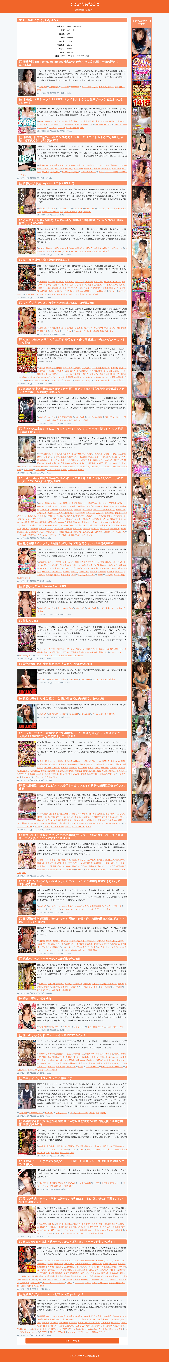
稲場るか (106, 368)
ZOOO (73, 1149)
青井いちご (52, 761)
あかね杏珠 (60, 1316)
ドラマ (111, 417)
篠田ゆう (110, 371)
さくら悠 (82, 565)
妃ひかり (92, 562)
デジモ (95, 87)
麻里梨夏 (78, 124)
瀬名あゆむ (90, 1060)
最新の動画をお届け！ (84, 10)
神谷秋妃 (107, 1319)
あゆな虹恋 (88, 1316)
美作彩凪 (54, 774)
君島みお (108, 562)
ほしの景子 (110, 866)
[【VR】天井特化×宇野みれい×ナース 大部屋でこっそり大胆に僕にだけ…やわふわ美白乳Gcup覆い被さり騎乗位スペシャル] (141, 755)
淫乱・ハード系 (70, 212)
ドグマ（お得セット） (111, 1183)
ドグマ (96, 1183)
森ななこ (108, 466)
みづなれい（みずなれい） (94, 377)
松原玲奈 (31, 774)
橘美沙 (66, 1273)
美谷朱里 (63, 466)
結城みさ (51, 417)
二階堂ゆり (109, 1326)
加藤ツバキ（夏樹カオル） (104, 510)
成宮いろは (98, 944)
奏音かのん (110, 814)
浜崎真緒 (104, 288)
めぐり (79, 466)
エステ (101, 172)
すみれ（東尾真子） (108, 984)
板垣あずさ (59, 121)
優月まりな (109, 532)
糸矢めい (107, 506)
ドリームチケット (88, 172)
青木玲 (48, 941)
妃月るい (25, 529)
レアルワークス (92, 1067)
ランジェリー (70, 655)
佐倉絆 (110, 516)
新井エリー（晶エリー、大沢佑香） (62, 506)
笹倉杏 (94, 1224)
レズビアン (110, 208)
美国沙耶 (120, 866)
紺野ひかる (58, 285)
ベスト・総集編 (72, 128)
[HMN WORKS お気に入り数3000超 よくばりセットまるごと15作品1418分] (141, 94)
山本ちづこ (104, 1279)
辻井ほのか (98, 568)
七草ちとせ (65, 460)
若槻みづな (102, 652)
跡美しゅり (67, 368)
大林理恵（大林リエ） (105, 1260)
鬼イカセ (112, 291)
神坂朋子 (83, 562)
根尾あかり (46, 571)
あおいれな (57, 503)
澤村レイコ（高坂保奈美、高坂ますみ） (87, 460)
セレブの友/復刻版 (94, 417)
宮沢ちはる (61, 291)
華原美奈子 (58, 1264)
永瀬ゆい (82, 820)
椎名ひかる (59, 168)
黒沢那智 (51, 944)
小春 (78, 371)
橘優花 (110, 649)
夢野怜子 (112, 774)
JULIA (51, 568)
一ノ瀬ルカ (96, 368)
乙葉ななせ (84, 1319)
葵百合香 (53, 165)
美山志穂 (85, 652)
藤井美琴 (92, 866)
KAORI (42, 248)
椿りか (107, 568)
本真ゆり (110, 571)
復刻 (66, 420)
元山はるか (67, 1279)
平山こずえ (60, 771)
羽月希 (66, 525)
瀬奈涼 (51, 1273)
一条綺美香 (97, 454)
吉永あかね (116, 823)
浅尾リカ (67, 503)
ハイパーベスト (64, 208)
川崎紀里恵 (100, 764)
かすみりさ (62, 165)
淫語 (102, 331)
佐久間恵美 (96, 817)
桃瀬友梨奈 (50, 869)
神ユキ (57, 463)
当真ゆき (105, 768)
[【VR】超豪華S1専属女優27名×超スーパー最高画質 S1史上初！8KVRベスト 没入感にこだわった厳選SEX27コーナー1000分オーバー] (141, 464)
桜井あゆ (51, 328)
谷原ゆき (83, 463)
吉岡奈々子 (24, 1283)
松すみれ (108, 1276)
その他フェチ (79, 331)
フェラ (95, 679)
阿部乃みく (93, 503)
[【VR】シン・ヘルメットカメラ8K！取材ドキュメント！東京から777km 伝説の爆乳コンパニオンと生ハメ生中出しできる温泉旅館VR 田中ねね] (141, 622)
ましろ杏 (61, 377)
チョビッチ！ (53, 909)
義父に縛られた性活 (57, 679)
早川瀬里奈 (24, 823)
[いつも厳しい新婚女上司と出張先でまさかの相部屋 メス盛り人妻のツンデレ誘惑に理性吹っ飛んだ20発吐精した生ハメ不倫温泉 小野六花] (141, 358)
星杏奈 (67, 1276)
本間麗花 (97, 248)
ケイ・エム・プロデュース (61, 380)
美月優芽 (49, 575)
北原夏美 (121, 1264)
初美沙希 (73, 525)
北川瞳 (105, 1264)
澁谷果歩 (110, 285)
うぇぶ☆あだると (84, 4)
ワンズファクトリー (86, 575)
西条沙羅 (70, 516)
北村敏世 (41, 1267)
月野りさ (41, 288)
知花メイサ (88, 168)
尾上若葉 (96, 121)
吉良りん (100, 513)
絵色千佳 (114, 368)
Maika (43, 377)
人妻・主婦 (72, 470)
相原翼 (42, 1316)
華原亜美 (98, 457)
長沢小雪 (105, 1273)
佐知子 (35, 519)
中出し (110, 380)
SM (106, 417)
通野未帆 (91, 463)
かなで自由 (41, 513)
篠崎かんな (113, 565)
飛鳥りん (43, 1054)
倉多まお (118, 513)
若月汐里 (44, 331)
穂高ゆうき (79, 248)
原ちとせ (27, 1329)
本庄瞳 (104, 771)
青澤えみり (50, 368)
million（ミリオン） (83, 380)
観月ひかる (72, 1329)
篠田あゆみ (59, 248)
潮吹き (85, 294)
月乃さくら (67, 374)
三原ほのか (33, 532)
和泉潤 (89, 454)
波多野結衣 (69, 124)
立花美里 (51, 208)
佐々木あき (118, 516)
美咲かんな (104, 529)
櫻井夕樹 (122, 1267)
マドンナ (65, 87)
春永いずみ (35, 377)
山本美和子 (55, 172)
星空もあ (46, 1329)
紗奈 (76, 285)
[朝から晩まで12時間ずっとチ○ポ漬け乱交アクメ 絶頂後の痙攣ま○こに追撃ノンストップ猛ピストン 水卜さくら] (141, 490)
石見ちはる (86, 368)
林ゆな (68, 866)
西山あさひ (88, 328)
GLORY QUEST (61, 251)
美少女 (122, 380)
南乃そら (97, 823)
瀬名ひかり (59, 568)
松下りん (66, 652)
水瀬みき (51, 1067)
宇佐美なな (91, 941)
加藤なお (87, 984)
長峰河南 (97, 863)
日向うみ (75, 866)
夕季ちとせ (65, 575)
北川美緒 (113, 1264)
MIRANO (88, 1329)
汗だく (122, 87)
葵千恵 (57, 454)
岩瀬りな (66, 562)
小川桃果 (56, 457)
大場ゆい (47, 457)
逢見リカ (51, 562)
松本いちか (77, 529)
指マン (115, 1027)
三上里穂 (39, 774)
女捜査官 (55, 420)
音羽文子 (106, 761)
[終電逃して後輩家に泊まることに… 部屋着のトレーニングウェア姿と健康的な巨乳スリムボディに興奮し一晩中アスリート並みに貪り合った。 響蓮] (141, 332)
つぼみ (40, 124)
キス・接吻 (86, 87)
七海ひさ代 (114, 1273)
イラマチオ (32, 1070)
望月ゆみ (57, 1279)
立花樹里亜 (24, 522)
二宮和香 (97, 1227)
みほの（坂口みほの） (48, 532)
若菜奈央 (119, 1230)
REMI (73, 575)
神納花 (90, 457)
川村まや (104, 121)
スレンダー (95, 1149)
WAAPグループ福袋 (103, 124)
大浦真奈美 (69, 282)
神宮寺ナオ (66, 820)
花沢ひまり (83, 525)
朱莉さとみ (66, 454)
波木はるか (94, 374)
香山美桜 (106, 457)
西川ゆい (108, 463)
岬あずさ (95, 529)
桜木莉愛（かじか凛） (68, 565)
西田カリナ (48, 124)
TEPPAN (43, 1332)
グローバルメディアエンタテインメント (79, 947)
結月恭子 (70, 869)
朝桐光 (61, 761)
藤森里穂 (34, 529)
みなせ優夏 (110, 377)
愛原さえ (43, 1260)
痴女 (111, 331)
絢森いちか (41, 506)
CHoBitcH (41, 909)
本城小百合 (26, 466)
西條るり (85, 371)
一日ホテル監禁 (84, 1183)
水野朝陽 (44, 291)
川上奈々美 (116, 457)
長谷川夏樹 (119, 1326)
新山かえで (85, 288)
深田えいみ (84, 571)
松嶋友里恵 (22, 774)
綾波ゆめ (121, 503)
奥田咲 (74, 860)
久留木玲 (87, 817)
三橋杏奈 (71, 466)
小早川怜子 (104, 165)
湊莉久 (81, 1329)
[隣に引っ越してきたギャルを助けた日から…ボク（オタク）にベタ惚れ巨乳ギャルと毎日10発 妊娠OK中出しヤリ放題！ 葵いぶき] (141, 173)
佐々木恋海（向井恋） (46, 1270)
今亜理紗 (105, 1267)
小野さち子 (119, 1260)
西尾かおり (106, 168)
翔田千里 (113, 1270)
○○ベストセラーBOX (89, 987)
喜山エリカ (82, 860)
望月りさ (71, 291)
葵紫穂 (42, 941)
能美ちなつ (44, 866)
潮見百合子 (118, 460)
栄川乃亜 (56, 1319)
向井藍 (61, 532)
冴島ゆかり (71, 944)
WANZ (100, 575)
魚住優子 (80, 1260)
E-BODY (79, 869)
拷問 (71, 420)
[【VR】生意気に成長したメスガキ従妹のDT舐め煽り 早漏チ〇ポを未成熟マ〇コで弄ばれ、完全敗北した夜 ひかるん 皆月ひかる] (141, 702)
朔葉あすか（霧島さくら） (86, 516)
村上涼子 (68, 532)
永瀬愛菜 (76, 374)
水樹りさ (109, 1063)
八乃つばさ (57, 525)
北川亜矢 (117, 764)
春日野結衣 (77, 984)
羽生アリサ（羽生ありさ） (100, 525)
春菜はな (117, 463)
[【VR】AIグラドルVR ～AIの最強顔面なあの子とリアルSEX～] (141, 543)
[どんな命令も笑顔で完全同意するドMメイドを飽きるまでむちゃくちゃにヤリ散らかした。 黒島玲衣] (141, 147)
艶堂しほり (73, 1319)
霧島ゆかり (60, 1267)
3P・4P (74, 251)
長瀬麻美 (68, 522)
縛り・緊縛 (93, 294)
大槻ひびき (79, 282)
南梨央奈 (119, 377)
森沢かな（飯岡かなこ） (112, 248)
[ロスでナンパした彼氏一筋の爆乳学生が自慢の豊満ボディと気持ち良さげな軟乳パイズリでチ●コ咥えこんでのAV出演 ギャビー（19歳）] (141, 120)
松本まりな (117, 1276)
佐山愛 (96, 565)
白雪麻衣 (73, 768)
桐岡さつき (109, 513)
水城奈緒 (77, 377)
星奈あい (54, 823)
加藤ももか (120, 510)
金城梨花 (70, 1267)
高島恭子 (59, 1273)
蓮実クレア (58, 124)
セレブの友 (78, 208)
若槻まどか (35, 1283)
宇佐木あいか (78, 1054)
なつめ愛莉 (41, 1063)
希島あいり (44, 460)
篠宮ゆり (119, 371)
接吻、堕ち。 (54, 1027)
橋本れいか (26, 525)
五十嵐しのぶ (80, 454)
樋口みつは (35, 823)
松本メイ (71, 823)
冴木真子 (114, 1267)
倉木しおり (86, 1057)
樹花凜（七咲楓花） (77, 941)
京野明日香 (67, 1057)
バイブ (45, 777)
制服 (97, 1113)
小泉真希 (41, 516)
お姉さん (46, 826)
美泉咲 (47, 774)
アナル (95, 714)
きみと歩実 (90, 513)
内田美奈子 (90, 1260)
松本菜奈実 (82, 1230)
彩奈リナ (53, 860)
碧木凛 (42, 368)
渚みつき (77, 522)
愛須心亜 (43, 761)
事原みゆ (112, 121)
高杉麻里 (68, 1227)
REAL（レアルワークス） (36, 294)
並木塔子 (100, 463)
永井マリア (67, 863)
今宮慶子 (107, 454)
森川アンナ (60, 869)
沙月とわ (42, 519)
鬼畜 (107, 251)
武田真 (90, 768)
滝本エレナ (111, 1060)
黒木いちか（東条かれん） (88, 165)
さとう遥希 (69, 285)
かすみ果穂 (82, 457)
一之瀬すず (86, 761)
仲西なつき (77, 863)
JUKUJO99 (73, 679)
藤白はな (101, 866)
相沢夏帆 (43, 562)
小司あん (56, 768)
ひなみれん (44, 1230)
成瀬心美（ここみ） (71, 288)
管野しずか (57, 1057)
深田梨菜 (70, 771)
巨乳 (116, 87)
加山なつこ (69, 1264)
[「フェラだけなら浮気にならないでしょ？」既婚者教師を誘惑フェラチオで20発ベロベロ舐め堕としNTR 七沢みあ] (141, 570)
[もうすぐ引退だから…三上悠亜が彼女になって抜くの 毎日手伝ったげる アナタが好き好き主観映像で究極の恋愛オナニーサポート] (141, 384)
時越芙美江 (74, 1273)
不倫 (118, 208)
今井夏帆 (51, 282)
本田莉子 (89, 248)
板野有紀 (43, 282)
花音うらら (120, 814)
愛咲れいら (44, 165)
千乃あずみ (78, 568)
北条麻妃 (42, 529)
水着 (61, 212)
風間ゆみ (43, 328)
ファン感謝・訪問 (91, 909)
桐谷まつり (118, 562)
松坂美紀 (116, 944)
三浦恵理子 (53, 466)
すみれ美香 (78, 168)
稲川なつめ (44, 1183)
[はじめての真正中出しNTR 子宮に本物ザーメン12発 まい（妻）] (141, 649)
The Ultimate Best (65, 608)
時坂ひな (113, 768)
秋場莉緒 (64, 941)
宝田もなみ (101, 1060)
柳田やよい (85, 1279)
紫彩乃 (50, 1279)
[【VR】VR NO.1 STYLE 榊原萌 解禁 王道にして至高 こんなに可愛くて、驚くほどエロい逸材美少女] (141, 411)
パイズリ (109, 575)
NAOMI (97, 168)
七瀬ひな (85, 374)
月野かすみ (88, 568)
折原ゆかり (41, 1264)
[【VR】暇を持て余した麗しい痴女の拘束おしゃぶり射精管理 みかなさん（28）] (141, 675)
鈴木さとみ (104, 519)
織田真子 (87, 121)
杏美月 (59, 562)
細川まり (83, 1276)
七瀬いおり (94, 522)
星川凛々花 (57, 652)
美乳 (121, 1027)
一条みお (98, 506)
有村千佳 (90, 506)
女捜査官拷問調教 (65, 417)
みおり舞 (116, 328)
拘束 (65, 294)
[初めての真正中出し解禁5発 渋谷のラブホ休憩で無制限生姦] (141, 728)
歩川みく (77, 761)
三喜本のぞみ (118, 1146)
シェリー (78, 519)
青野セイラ (44, 860)
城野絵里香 (82, 768)
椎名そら (83, 285)
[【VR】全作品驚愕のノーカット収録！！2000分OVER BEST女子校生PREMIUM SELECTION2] (141, 67)
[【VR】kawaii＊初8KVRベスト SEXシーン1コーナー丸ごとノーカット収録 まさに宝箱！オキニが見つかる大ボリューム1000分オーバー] (141, 437)
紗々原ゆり (26, 519)
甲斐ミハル (115, 761)
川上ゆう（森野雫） (112, 282)
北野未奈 (100, 562)
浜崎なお (60, 866)
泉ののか (60, 1054)
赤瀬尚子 (56, 941)
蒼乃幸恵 (51, 1260)
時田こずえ (85, 1273)
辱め (95, 950)
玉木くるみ (80, 1326)
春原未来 (78, 328)
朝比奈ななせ (65, 814)
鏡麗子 (50, 1264)
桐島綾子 (47, 768)
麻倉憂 (59, 368)
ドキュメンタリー (106, 87)
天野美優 (112, 503)
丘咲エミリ (78, 121)
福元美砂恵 (87, 771)
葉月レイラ (115, 374)
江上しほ (64, 1319)
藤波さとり (83, 1063)
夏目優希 (61, 1183)
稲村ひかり (117, 1316)
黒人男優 (40, 1286)
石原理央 (77, 368)
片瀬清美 (62, 764)
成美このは (118, 649)
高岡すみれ (65, 463)
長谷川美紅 (26, 1276)
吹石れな (84, 866)
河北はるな (69, 513)
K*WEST (71, 1183)
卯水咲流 (68, 121)
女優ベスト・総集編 (50, 212)
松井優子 (44, 466)
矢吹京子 (116, 466)
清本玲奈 (45, 1323)
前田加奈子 (121, 771)
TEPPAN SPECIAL (57, 1332)
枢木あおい (32, 516)
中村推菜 (105, 863)
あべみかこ (49, 121)
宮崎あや (52, 291)
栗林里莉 (103, 1057)
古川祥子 (107, 944)
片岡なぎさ (53, 764)
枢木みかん (113, 1057)
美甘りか (101, 1063)
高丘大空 (49, 863)
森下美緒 (93, 652)
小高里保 (54, 1323)
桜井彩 (55, 565)
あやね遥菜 (77, 1316)
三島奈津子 (114, 529)
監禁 (57, 1153)
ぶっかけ (61, 128)
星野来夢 (102, 571)
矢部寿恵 (84, 774)
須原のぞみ (120, 860)
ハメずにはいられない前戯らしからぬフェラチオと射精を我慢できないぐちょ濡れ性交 (85, 906)
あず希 (69, 1316)
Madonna (75, 87)
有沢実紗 (60, 1260)
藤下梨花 (97, 771)
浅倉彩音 (51, 984)
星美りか (68, 529)
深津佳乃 (78, 771)
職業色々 (87, 212)
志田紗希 (71, 1060)
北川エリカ (71, 371)
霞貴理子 (44, 764)
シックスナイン (76, 909)
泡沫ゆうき (65, 860)
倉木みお (72, 165)
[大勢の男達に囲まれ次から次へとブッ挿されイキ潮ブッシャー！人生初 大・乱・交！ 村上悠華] (141, 596)
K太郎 (80, 1067)
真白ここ (119, 571)
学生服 (80, 655)
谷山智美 (58, 863)
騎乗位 (81, 470)
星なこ (50, 529)
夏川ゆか (85, 522)
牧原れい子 (99, 1276)
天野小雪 (68, 761)
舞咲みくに (51, 377)
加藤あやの (72, 764)
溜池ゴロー (28, 470)
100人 (69, 1283)
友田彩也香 (57, 288)
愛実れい (48, 503)
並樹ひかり (115, 863)
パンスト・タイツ (42, 655)
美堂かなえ (33, 1279)
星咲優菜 (74, 1276)
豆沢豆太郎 (54, 87)
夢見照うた (120, 532)
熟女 (39, 90)
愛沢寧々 (43, 984)
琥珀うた (87, 1267)
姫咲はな (74, 571)
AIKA (41, 121)
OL (71, 1113)
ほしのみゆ (58, 529)
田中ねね (47, 374)
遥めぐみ (25, 377)
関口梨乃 (44, 1273)
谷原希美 (74, 463)
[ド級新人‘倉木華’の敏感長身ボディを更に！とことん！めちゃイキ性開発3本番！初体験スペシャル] (141, 252)
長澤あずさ (95, 1273)
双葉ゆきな (37, 1329)
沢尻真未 (92, 860)
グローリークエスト (118, 652)
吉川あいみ (87, 124)
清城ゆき (41, 863)
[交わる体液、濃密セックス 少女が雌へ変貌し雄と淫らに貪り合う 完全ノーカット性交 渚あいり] (141, 199)
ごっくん (53, 128)
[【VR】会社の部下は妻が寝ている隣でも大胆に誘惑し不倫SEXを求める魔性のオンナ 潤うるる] (141, 807)
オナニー (101, 208)
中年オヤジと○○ (36, 1113)
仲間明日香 (115, 568)
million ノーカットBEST (37, 380)
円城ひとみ (116, 454)
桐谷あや (76, 1057)
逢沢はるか (49, 454)
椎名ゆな (43, 87)
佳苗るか (44, 371)
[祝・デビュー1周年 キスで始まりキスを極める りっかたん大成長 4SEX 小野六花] (141, 781)
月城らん (120, 1060)
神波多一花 (41, 817)
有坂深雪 (82, 506)
